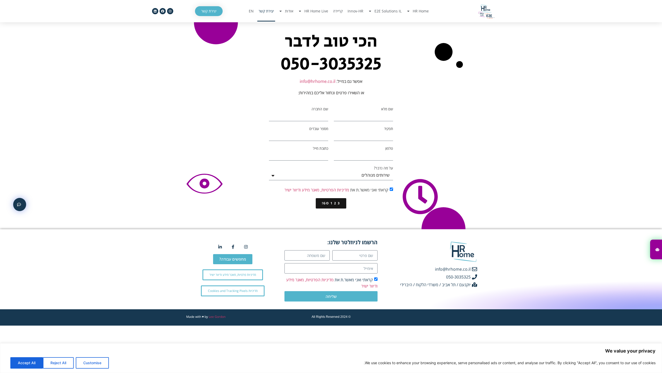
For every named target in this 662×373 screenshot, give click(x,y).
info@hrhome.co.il (317, 81)
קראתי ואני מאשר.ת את (336, 190)
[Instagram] (170, 11)
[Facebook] (163, 11)
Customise (92, 363)
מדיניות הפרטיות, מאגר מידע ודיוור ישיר (316, 190)
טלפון (389, 148)
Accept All (26, 363)
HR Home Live (316, 11)
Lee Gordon (217, 316)
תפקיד (388, 129)
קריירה (338, 11)
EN (251, 11)
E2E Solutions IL (388, 11)
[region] (331, 358)
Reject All (58, 363)
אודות (289, 11)
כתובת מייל (320, 148)
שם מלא (387, 109)
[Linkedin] (155, 11)
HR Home (421, 11)
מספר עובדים (318, 129)
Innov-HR (355, 11)
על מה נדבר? (383, 168)
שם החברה (320, 109)
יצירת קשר (266, 11)
